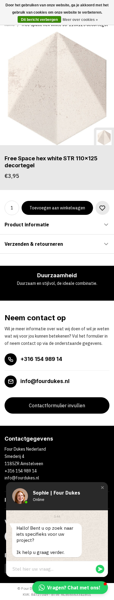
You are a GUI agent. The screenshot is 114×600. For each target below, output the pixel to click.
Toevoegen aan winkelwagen (57, 208)
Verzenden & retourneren (34, 244)
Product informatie (27, 225)
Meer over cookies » (80, 20)
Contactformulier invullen (57, 405)
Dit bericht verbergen (39, 20)
